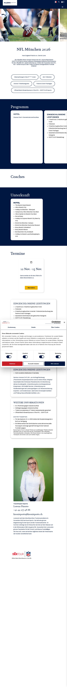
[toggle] (62, 7)
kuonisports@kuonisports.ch (27, 514)
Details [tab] (33, 327)
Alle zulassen (55, 363)
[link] (10, 2)
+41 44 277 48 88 (21, 510)
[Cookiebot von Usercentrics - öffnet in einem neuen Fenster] (53, 322)
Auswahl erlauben (33, 363)
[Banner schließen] (64, 322)
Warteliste (31, 288)
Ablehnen (12, 363)
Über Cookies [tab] (55, 327)
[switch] (25, 356)
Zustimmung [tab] (11, 327)
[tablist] (33, 136)
